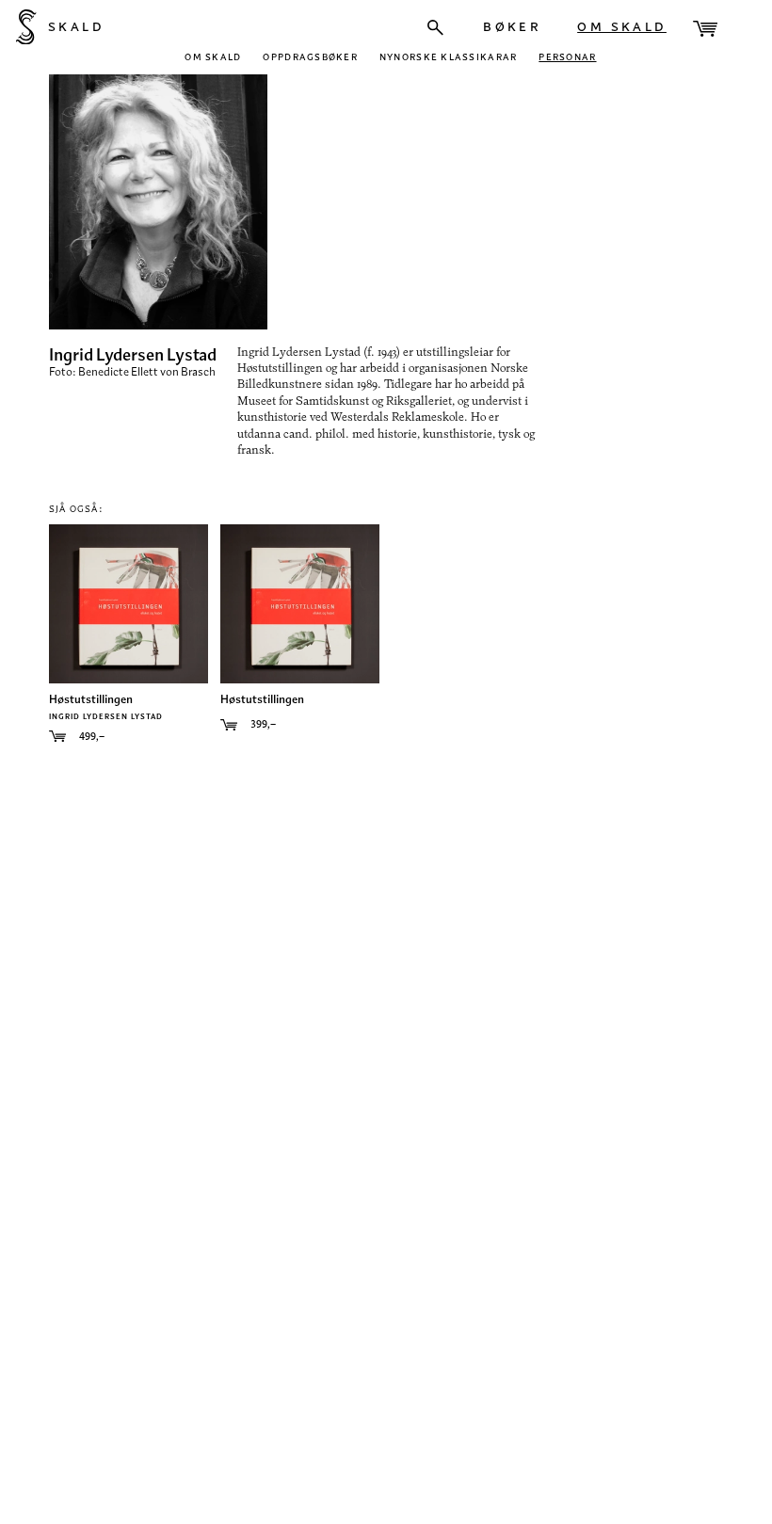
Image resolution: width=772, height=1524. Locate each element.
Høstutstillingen (91, 699)
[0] (705, 29)
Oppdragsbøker (310, 56)
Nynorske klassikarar (448, 56)
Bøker (512, 25)
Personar (567, 56)
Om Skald (622, 25)
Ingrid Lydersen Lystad (106, 715)
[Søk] (435, 27)
